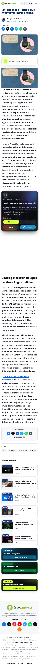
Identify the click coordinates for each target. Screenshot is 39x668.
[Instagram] (14, 624)
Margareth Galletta (14, 19)
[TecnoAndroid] (9, 3)
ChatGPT (24, 451)
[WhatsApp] (20, 29)
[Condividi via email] (25, 29)
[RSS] (19, 629)
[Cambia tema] (22, 3)
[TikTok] (35, 624)
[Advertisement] (19, 242)
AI (5, 451)
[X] (7, 29)
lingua (34, 451)
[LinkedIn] (12, 29)
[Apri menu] (36, 3)
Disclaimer (11, 664)
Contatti (21, 664)
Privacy (29, 664)
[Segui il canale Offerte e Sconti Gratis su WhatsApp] (30, 624)
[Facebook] (3, 29)
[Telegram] (16, 29)
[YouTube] (19, 624)
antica (13, 451)
